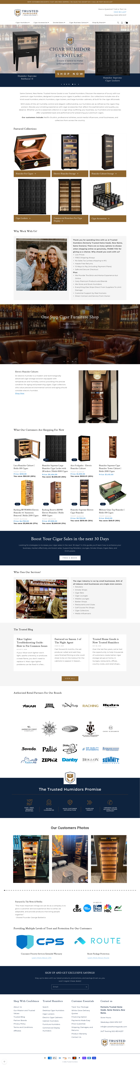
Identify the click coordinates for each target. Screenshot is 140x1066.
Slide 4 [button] (66, 87)
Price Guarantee (79, 1024)
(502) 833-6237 (120, 12)
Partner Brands (20, 1020)
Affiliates (17, 1031)
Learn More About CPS (41, 958)
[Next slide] (78, 84)
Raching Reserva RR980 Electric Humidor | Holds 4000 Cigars (53, 512)
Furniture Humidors (51, 1024)
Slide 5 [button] (68, 87)
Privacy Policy (20, 1024)
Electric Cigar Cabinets (53, 1017)
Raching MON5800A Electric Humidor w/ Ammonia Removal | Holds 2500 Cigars (26, 512)
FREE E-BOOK (70, 558)
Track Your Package (80, 1007)
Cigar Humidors (22, 22)
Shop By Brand (98, 22)
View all (70, 678)
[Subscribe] (86, 987)
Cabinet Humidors (51, 1021)
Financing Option (79, 1017)
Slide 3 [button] (69, 84)
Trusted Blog (19, 1017)
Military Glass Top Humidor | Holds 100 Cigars (112, 511)
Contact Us (76, 1037)
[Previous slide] (61, 84)
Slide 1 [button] (65, 84)
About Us (18, 1007)
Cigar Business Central (78, 22)
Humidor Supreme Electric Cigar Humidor (82, 511)
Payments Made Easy (81, 1020)
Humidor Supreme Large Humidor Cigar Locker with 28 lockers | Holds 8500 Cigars (55, 468)
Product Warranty (79, 1034)
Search (46, 1007)
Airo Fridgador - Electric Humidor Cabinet (81, 467)
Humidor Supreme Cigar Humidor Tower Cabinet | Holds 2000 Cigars (110, 468)
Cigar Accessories (40, 22)
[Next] (124, 862)
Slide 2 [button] (67, 84)
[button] (118, 23)
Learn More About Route (98, 958)
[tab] (64, 83)
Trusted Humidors (72, 1062)
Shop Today (70, 324)
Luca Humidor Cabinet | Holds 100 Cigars (24, 467)
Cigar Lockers (48, 1014)
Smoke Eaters (58, 22)
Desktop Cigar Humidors (53, 1010)
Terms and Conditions (23, 1027)
